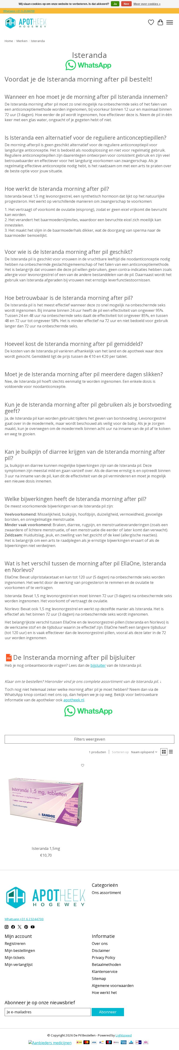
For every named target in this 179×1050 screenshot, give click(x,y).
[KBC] (131, 1042)
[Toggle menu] (169, 22)
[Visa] (94, 1042)
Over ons (100, 943)
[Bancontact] (101, 1042)
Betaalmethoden (106, 964)
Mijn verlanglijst (19, 964)
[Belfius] (116, 1042)
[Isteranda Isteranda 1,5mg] (46, 802)
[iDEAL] (79, 1042)
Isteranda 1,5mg (46, 848)
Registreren (15, 943)
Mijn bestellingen (20, 950)
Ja (115, 4)
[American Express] (124, 1042)
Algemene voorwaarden (113, 985)
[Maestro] (109, 1042)
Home (9, 41)
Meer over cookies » (147, 4)
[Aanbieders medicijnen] (50, 1042)
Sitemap (99, 978)
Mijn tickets (15, 957)
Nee (126, 4)
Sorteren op (120, 752)
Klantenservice (104, 971)
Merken (22, 41)
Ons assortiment (106, 892)
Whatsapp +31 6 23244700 (18, 11)
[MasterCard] (86, 1042)
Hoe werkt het (104, 992)
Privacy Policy (103, 957)
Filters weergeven (89, 739)
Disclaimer (101, 950)
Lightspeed (124, 1035)
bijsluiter (98, 665)
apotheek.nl (73, 699)
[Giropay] (138, 1042)
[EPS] (146, 1042)
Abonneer (108, 1012)
